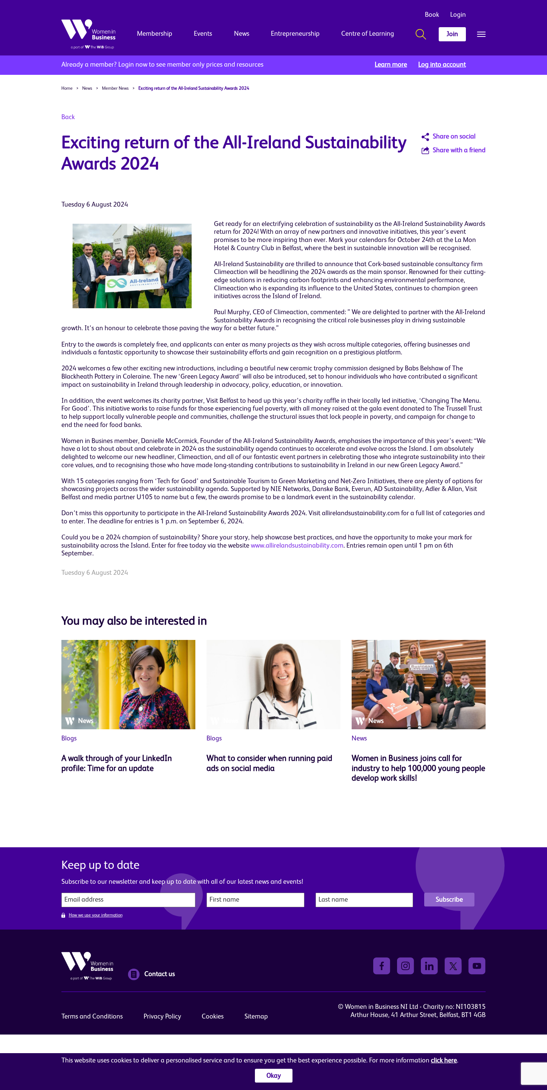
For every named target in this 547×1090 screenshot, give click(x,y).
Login (458, 15)
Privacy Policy (162, 1016)
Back (68, 117)
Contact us (159, 974)
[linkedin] (429, 966)
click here (444, 1060)
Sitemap (256, 1016)
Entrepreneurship (295, 34)
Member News (115, 88)
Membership (154, 34)
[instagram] (405, 966)
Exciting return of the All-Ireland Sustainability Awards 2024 (193, 88)
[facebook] (381, 966)
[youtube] (477, 966)
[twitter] (453, 966)
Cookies (213, 1016)
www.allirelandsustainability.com (297, 545)
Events (203, 34)
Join (452, 34)
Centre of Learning (367, 34)
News (241, 34)
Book (432, 15)
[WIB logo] (88, 34)
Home (67, 88)
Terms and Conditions (92, 1016)
